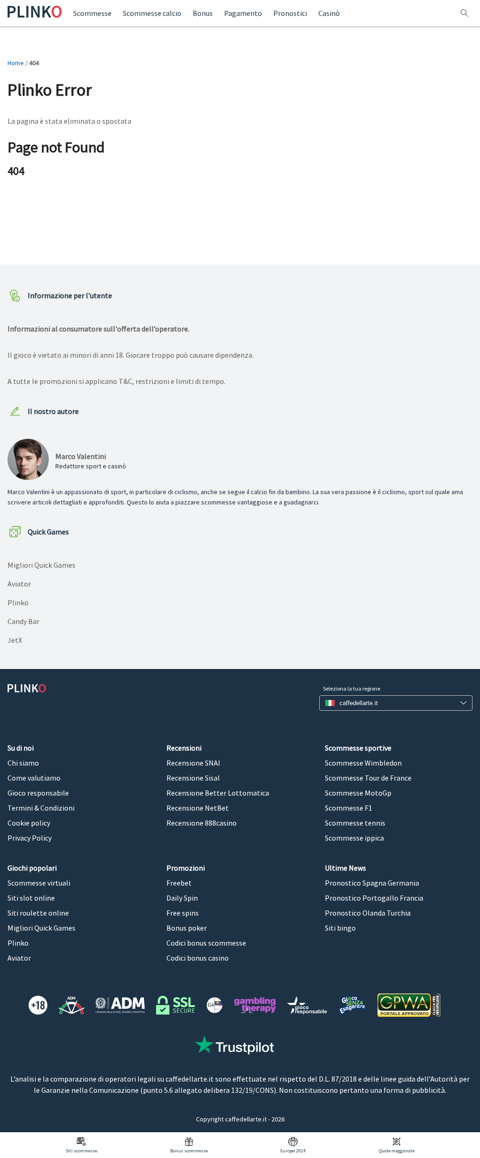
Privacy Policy (30, 837)
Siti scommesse (81, 1151)
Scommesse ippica (354, 837)
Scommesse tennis (355, 822)
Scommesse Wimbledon (363, 762)
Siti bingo (340, 927)
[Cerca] (465, 13)
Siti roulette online (38, 912)
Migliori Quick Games (41, 565)
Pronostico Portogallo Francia (374, 897)
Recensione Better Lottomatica (217, 792)
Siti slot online (31, 897)
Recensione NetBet (197, 807)
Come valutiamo (34, 777)
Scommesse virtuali (39, 882)
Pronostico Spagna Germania (372, 882)
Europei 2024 (293, 1151)
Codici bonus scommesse (206, 942)
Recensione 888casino (201, 822)
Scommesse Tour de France (368, 777)
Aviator (19, 583)
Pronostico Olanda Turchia (368, 912)
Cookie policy (29, 822)
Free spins (182, 912)
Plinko (18, 602)
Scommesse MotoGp (358, 792)
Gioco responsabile (38, 792)
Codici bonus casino (197, 957)
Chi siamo (23, 762)
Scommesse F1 (348, 807)
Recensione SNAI (193, 762)
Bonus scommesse (189, 1151)
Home (16, 63)
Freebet (179, 882)
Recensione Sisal (193, 777)
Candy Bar (23, 621)
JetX (15, 640)
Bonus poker (186, 927)
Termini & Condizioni (41, 807)
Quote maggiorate (396, 1151)
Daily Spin (182, 897)
